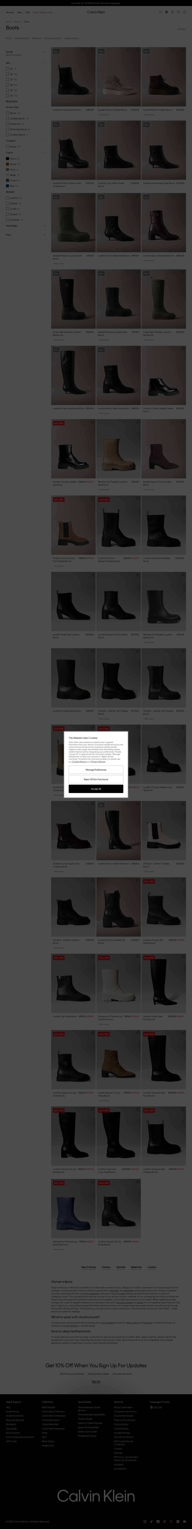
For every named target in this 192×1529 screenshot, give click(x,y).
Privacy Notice (98, 761)
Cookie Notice (79, 761)
